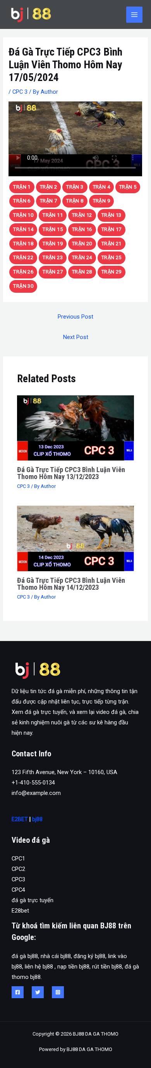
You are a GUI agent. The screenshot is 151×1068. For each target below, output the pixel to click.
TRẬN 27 (53, 272)
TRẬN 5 (127, 187)
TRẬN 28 (82, 272)
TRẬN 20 (82, 243)
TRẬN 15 (53, 229)
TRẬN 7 (48, 201)
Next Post (75, 337)
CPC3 (18, 879)
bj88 (37, 819)
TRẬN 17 (111, 229)
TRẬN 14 (23, 229)
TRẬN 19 (53, 243)
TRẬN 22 (23, 257)
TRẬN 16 (82, 229)
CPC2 (18, 869)
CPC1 (18, 858)
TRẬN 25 (111, 257)
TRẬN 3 (74, 187)
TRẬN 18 (23, 243)
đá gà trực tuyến (32, 900)
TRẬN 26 (23, 272)
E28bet (20, 910)
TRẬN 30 (23, 286)
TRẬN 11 (53, 215)
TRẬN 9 (101, 201)
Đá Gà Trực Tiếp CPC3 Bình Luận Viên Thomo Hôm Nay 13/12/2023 (71, 473)
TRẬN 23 (53, 257)
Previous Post (75, 316)
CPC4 (18, 889)
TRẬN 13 (111, 215)
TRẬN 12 (82, 215)
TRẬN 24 (82, 257)
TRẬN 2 (48, 187)
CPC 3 (19, 91)
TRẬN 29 (111, 272)
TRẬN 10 (23, 215)
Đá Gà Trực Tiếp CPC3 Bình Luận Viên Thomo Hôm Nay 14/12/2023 (71, 583)
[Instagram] (58, 992)
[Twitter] (38, 992)
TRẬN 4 (101, 187)
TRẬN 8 (74, 201)
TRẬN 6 (21, 201)
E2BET (20, 819)
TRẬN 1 (21, 187)
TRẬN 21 (111, 243)
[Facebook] (18, 992)
